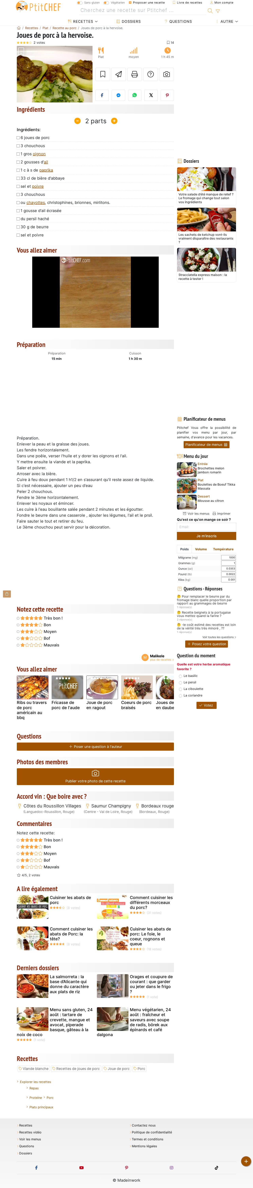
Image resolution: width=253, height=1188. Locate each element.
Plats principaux (41, 1107)
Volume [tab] (201, 549)
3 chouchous (33, 145)
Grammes (186, 563)
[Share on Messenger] (118, 95)
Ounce (185, 568)
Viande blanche (35, 1069)
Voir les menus (198, 513)
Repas (34, 1088)
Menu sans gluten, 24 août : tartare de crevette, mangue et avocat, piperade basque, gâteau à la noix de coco (55, 1022)
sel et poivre (32, 235)
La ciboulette (193, 689)
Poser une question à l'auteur (97, 747)
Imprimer (223, 513)
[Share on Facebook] (102, 95)
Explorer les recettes (35, 1082)
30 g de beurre (35, 227)
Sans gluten (92, 2)
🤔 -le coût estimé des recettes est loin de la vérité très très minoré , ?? (206, 626)
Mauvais (51, 645)
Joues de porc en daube (170, 705)
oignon (39, 154)
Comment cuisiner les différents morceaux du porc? (151, 902)
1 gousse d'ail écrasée (41, 210)
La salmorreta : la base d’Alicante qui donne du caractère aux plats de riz (69, 984)
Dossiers (131, 21)
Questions (180, 21)
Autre (226, 21)
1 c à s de (37, 170)
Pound (185, 574)
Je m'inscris (206, 536)
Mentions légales (144, 1146)
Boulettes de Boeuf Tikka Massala (216, 486)
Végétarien (118, 2)
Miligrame (188, 557)
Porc (141, 1069)
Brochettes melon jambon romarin (211, 470)
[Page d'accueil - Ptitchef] (19, 28)
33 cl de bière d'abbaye (43, 178)
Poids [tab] (184, 549)
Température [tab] (223, 549)
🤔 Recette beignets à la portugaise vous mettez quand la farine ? (204, 614)
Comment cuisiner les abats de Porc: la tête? (71, 934)
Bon (47, 624)
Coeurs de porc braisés (136, 705)
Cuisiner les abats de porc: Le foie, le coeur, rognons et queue (150, 936)
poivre (38, 186)
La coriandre (193, 695)
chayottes (35, 202)
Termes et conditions (147, 1139)
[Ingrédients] (7, 594)
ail (46, 162)
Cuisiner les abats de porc (70, 900)
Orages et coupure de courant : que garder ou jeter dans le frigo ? (151, 984)
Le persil (190, 682)
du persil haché (35, 218)
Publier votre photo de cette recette (95, 781)
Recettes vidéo (30, 1132)
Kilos (184, 579)
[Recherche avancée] (217, 11)
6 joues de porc (35, 137)
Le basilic (191, 676)
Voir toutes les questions (218, 637)
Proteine (35, 1098)
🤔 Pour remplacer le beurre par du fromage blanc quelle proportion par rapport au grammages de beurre (204, 600)
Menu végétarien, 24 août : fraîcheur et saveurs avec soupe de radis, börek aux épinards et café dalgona (134, 1022)
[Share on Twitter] (151, 95)
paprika (46, 170)
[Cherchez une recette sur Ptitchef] (210, 10)
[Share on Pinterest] (167, 95)
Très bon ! (53, 618)
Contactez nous (144, 1125)
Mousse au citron (211, 501)
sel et (32, 186)
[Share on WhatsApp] (135, 95)
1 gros (33, 154)
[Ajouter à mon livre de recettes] (102, 74)
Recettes (82, 21)
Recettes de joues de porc (78, 1069)
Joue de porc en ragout (99, 705)
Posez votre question (208, 644)
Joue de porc (119, 1069)
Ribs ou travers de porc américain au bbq (32, 710)
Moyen (50, 631)
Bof (46, 638)
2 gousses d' (34, 162)
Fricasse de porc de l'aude (66, 705)
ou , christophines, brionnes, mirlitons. (65, 202)
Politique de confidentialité (152, 1132)
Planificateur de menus (204, 444)
